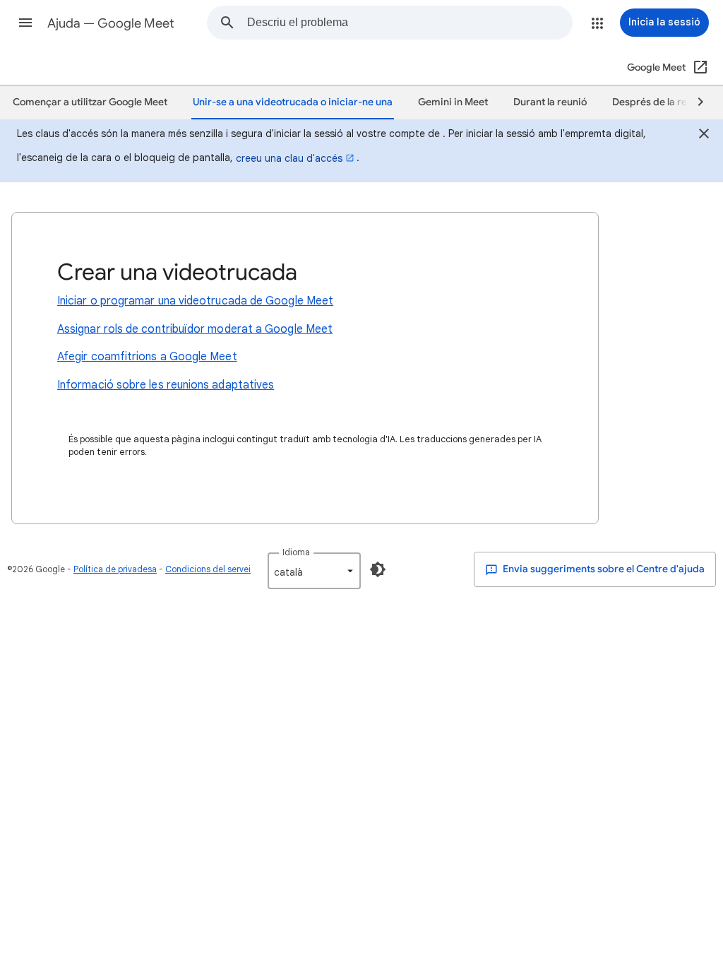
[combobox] (409, 22)
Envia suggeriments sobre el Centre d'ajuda (603, 569)
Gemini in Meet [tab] (453, 102)
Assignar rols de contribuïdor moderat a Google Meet (195, 329)
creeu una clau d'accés (289, 158)
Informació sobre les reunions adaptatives (165, 385)
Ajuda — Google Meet (110, 23)
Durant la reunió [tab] (550, 102)
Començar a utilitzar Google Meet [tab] (90, 102)
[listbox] (314, 570)
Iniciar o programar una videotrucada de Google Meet (195, 301)
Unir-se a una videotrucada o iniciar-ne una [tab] (293, 102)
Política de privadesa (115, 569)
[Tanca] (703, 136)
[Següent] (694, 102)
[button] (25, 23)
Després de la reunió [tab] (659, 102)
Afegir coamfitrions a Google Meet (147, 357)
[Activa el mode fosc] (378, 569)
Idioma (296, 552)
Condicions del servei (208, 569)
